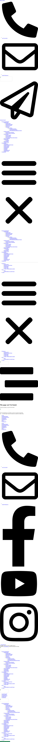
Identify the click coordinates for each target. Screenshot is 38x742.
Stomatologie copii (7, 150)
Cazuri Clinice (6, 355)
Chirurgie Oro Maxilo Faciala (8, 144)
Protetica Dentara (6, 131)
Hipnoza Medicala (7, 138)
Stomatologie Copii (7, 679)
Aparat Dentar (6, 139)
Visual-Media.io (6, 646)
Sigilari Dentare (6, 142)
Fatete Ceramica (8, 664)
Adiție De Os (8, 126)
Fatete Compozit (8, 244)
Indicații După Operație (13, 129)
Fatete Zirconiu (8, 136)
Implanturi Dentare (5, 416)
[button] (19, 191)
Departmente (4, 418)
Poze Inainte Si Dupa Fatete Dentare (11, 137)
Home (3, 415)
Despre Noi (4, 732)
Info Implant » (10, 127)
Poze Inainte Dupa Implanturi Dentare (16, 130)
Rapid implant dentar (9, 124)
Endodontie (6, 148)
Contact (3, 272)
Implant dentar (6, 122)
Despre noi (3, 263)
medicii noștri (4, 696)
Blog (3, 269)
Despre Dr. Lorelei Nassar (8, 265)
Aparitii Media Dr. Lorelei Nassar (9, 271)
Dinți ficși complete (9, 125)
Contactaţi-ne (4, 421)
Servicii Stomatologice (5, 121)
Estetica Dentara (6, 146)
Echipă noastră (6, 264)
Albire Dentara (6, 141)
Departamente (4, 252)
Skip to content (2, 0)
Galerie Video (6, 267)
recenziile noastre (4, 695)
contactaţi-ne (4, 697)
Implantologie (6, 672)
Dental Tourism (4, 426)
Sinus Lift (7, 236)
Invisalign (7, 140)
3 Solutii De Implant (13, 128)
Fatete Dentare (6, 134)
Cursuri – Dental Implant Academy (9, 268)
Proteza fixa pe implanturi (10, 132)
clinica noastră (4, 694)
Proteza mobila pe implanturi (10, 133)
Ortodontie (5, 149)
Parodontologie (6, 147)
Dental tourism (6, 266)
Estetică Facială (6, 260)
